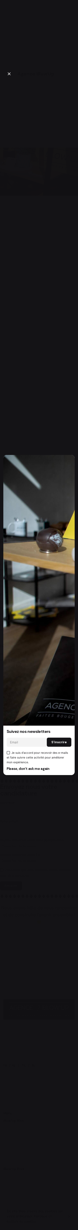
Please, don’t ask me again (28, 769)
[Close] (9, 74)
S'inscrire (59, 742)
